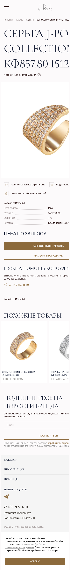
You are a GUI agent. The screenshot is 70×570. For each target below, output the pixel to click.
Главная (8, 19)
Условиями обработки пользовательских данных (25, 545)
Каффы (19, 19)
